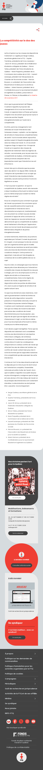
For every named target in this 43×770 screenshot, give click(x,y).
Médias (8, 698)
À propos (9, 653)
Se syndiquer (11, 703)
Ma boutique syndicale (16, 727)
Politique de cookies (14, 673)
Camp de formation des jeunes (19, 521)
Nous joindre (10, 708)
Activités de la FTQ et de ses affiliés (21, 693)
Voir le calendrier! (18, 533)
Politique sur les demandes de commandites (18, 659)
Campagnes (10, 679)
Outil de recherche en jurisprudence (21, 688)
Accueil (5, 18)
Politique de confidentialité (18, 747)
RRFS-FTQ (9, 713)
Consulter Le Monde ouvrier (22, 565)
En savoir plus (17, 498)
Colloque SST (12, 527)
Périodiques (10, 683)
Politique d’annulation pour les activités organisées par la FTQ (19, 667)
